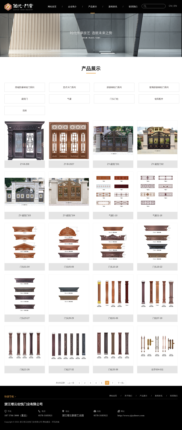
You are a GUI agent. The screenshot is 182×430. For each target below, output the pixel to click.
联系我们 (133, 6)
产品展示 (92, 6)
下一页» (121, 383)
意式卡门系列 (69, 87)
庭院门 (24, 99)
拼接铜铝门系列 (114, 87)
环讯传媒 (55, 422)
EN (175, 6)
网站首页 (52, 6)
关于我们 (126, 396)
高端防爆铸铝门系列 (24, 87)
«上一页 (71, 383)
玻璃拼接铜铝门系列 (159, 87)
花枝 (25, 110)
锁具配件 (159, 99)
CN (170, 6)
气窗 (69, 99)
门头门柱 (114, 99)
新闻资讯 (113, 6)
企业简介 (72, 6)
